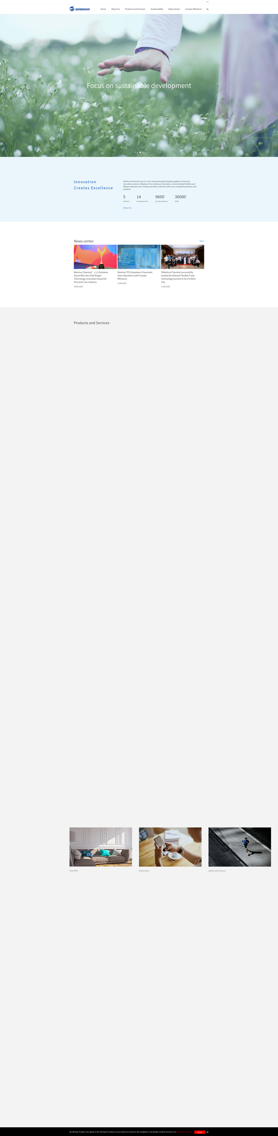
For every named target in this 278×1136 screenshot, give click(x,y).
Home (103, 9)
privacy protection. (184, 1132)
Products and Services (135, 9)
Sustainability (157, 9)
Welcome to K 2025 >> (35, 111)
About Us (115, 9)
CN (207, 2)
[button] (137, 152)
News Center (174, 9)
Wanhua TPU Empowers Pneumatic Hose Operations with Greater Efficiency (135, 275)
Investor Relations (193, 9)
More (202, 241)
